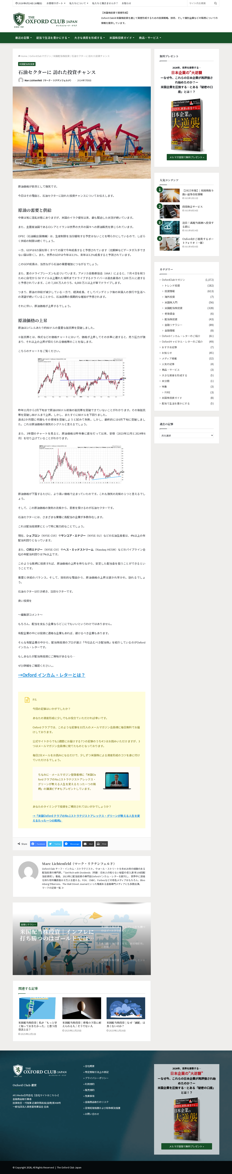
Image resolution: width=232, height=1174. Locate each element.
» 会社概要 (88, 1066)
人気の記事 (168, 364)
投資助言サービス (192, 206)
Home (23, 56)
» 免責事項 (88, 1096)
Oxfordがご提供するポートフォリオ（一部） (198, 240)
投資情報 (170, 291)
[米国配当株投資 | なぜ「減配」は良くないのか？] (126, 1008)
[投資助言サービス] (170, 211)
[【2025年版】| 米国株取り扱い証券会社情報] (170, 195)
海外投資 (170, 297)
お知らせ (126, 3)
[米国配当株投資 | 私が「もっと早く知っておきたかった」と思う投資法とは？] (37, 1008)
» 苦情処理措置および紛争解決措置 (101, 1108)
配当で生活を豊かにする (51, 38)
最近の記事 (22, 38)
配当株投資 (171, 319)
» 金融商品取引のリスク (96, 1102)
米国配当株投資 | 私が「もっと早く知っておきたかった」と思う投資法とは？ (37, 1026)
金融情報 (170, 330)
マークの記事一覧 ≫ (53, 887)
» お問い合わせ (91, 1114)
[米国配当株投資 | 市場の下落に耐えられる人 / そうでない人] (81, 1008)
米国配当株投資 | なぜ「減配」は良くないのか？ (126, 1024)
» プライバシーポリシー (96, 1078)
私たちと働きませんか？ (105, 3)
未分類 (165, 381)
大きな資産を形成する (88, 38)
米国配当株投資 (61, 56)
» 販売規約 (88, 1090)
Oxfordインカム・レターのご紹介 (181, 336)
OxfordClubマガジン (40, 56)
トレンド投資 (172, 285)
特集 (164, 386)
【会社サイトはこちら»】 (46, 1095)
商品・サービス (149, 38)
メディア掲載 (169, 358)
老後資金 (170, 313)
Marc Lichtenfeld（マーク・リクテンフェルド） (48, 80)
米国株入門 (171, 302)
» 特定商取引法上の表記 (96, 1072)
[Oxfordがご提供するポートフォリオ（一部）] (170, 244)
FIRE (167, 392)
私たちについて (77, 3)
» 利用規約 (88, 1084)
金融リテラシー (28, 925)
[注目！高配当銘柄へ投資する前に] (170, 228)
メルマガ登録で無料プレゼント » (186, 157)
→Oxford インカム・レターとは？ (51, 675)
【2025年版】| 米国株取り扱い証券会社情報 (198, 192)
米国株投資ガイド (120, 38)
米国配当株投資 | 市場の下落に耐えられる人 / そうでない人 (81, 1024)
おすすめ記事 (169, 347)
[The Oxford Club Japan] (45, 20)
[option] (82, 938)
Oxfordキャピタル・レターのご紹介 (182, 341)
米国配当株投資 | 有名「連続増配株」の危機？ (57, 938)
